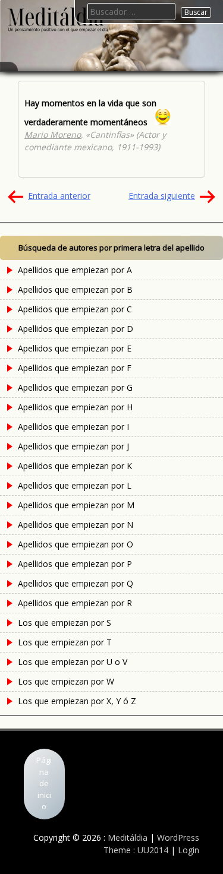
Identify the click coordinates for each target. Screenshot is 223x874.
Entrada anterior (59, 195)
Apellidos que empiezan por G (75, 387)
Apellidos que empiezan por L (74, 485)
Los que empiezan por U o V (72, 661)
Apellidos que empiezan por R (75, 603)
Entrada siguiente (161, 195)
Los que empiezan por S (64, 622)
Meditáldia (127, 837)
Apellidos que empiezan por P (75, 563)
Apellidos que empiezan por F (74, 367)
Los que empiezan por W (66, 681)
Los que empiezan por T (65, 642)
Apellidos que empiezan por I (73, 426)
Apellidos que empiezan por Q (75, 583)
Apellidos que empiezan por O (75, 544)
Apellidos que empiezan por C (75, 309)
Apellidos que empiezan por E (74, 348)
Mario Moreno (52, 134)
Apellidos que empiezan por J (73, 446)
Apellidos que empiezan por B (75, 289)
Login (188, 850)
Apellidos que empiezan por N (75, 524)
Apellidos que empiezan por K (75, 465)
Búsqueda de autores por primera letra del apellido (111, 247)
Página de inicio (44, 783)
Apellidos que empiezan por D (75, 328)
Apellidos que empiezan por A (75, 270)
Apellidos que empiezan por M (76, 505)
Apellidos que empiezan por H (75, 407)
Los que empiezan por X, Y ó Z (77, 701)
